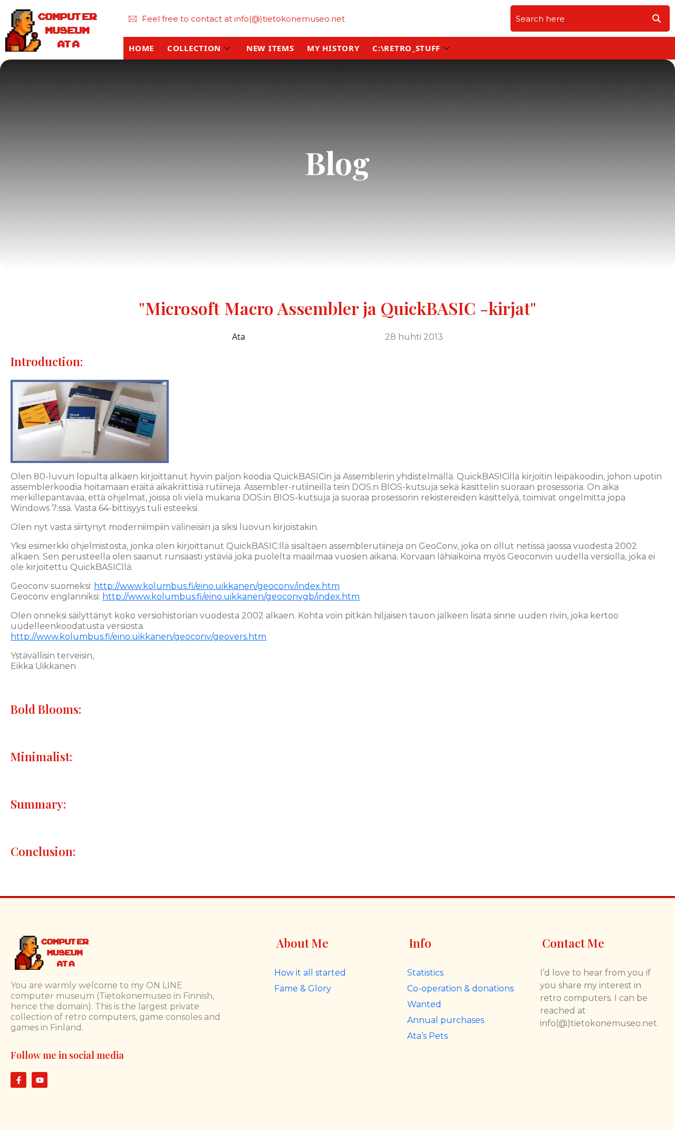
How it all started (310, 973)
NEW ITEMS (270, 48)
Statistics (425, 973)
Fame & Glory (302, 989)
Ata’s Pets (427, 1036)
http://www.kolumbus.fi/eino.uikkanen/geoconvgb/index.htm (231, 597)
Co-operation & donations (460, 989)
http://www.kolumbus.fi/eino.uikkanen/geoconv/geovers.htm (138, 637)
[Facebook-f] (18, 1080)
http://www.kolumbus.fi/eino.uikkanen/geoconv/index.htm (217, 586)
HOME (141, 48)
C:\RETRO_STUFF (406, 48)
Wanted (424, 1004)
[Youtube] (39, 1080)
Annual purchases (445, 1020)
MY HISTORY (333, 48)
